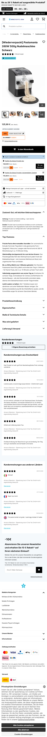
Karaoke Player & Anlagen (11, 623)
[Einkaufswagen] (43, 19)
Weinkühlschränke (8, 610)
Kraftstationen (6, 619)
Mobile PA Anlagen (8, 601)
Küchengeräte (14, 34)
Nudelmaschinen (40, 34)
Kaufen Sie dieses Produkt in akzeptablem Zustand (21, 173)
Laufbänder (6, 605)
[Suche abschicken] (4, 26)
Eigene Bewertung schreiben (24, 347)
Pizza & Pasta (27, 34)
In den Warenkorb (26, 149)
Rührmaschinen (7, 627)
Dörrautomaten (7, 614)
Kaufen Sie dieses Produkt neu (14, 161)
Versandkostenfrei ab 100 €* (36, 13)
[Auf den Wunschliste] (43, 41)
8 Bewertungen (19, 54)
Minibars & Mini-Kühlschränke (12, 597)
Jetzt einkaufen (7, 9)
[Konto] (32, 19)
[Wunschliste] (37, 19)
